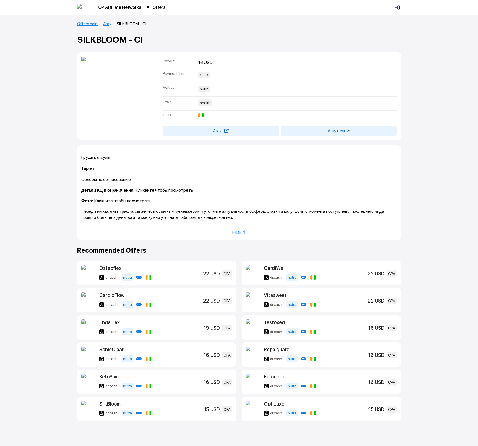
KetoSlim (109, 377)
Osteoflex (110, 268)
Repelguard (277, 349)
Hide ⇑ (239, 232)
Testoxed (274, 322)
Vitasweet (275, 295)
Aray (107, 23)
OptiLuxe (274, 404)
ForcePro (274, 377)
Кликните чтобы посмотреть (164, 190)
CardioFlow (111, 295)
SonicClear (111, 349)
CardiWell (274, 268)
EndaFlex (109, 322)
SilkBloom (110, 404)
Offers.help (87, 23)
